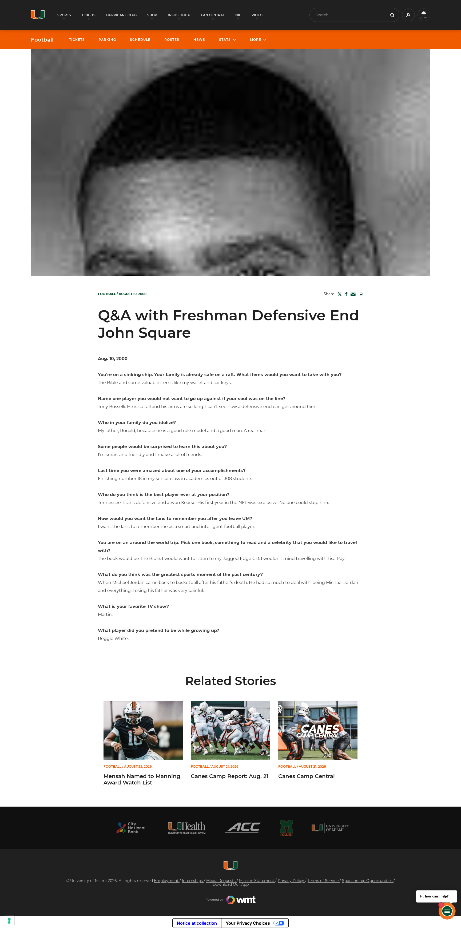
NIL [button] (238, 15)
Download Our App (231, 884)
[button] (408, 15)
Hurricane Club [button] (121, 15)
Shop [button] (152, 15)
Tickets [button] (89, 15)
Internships (193, 880)
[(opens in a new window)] (130, 828)
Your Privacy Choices (248, 923)
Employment (167, 880)
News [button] (199, 40)
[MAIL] (352, 294)
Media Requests (221, 880)
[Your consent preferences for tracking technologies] (9, 921)
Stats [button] (225, 40)
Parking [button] (107, 40)
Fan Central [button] (213, 15)
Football (42, 39)
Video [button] (257, 15)
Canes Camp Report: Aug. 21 (230, 776)
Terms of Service (324, 880)
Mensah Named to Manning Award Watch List (142, 779)
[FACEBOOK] (345, 294)
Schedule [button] (140, 40)
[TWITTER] (338, 294)
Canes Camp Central (306, 776)
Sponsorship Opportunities (368, 880)
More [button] (255, 40)
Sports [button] (64, 15)
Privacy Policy (291, 880)
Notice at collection (197, 923)
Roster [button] (172, 40)
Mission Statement (257, 880)
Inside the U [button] (179, 15)
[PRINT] (360, 294)
